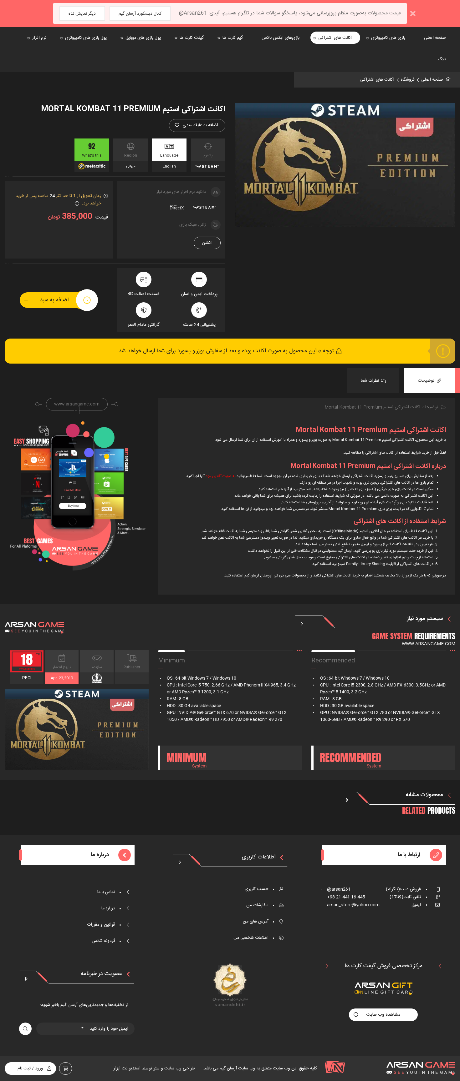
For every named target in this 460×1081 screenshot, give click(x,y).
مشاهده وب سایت (383, 1014)
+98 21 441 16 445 (343, 897)
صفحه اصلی (432, 79)
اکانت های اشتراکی (377, 79)
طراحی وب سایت (179, 1068)
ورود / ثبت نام (30, 1068)
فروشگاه (408, 79)
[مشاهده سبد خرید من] (65, 1068)
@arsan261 (335, 889)
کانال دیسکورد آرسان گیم (140, 14)
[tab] (429, 380)
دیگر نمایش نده (82, 14)
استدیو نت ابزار (127, 1068)
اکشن (207, 243)
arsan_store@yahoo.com (350, 905)
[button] (197, 125)
